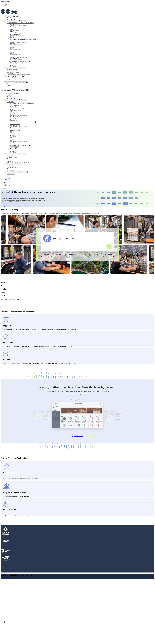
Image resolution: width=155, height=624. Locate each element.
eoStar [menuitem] (8, 615)
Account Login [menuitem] (11, 607)
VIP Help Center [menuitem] (11, 609)
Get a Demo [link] (7, 179)
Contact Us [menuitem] (10, 605)
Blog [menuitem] (8, 600)
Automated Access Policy (23, 619)
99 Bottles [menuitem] (9, 616)
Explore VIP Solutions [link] (77, 436)
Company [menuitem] (6, 599)
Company (11, 165)
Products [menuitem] (6, 594)
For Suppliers (15, 105)
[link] (9, 13)
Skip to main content (6, 1)
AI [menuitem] (4, 597)
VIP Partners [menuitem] (10, 602)
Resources (11, 173)
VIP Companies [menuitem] (8, 610)
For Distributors (16, 123)
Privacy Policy (33, 619)
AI (9, 95)
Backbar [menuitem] (9, 612)
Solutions (10, 155)
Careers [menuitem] (9, 603)
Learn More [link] (78, 278)
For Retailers (15, 147)
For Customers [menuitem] (7, 606)
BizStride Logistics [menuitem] (12, 613)
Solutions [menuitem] (6, 596)
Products (10, 101)
